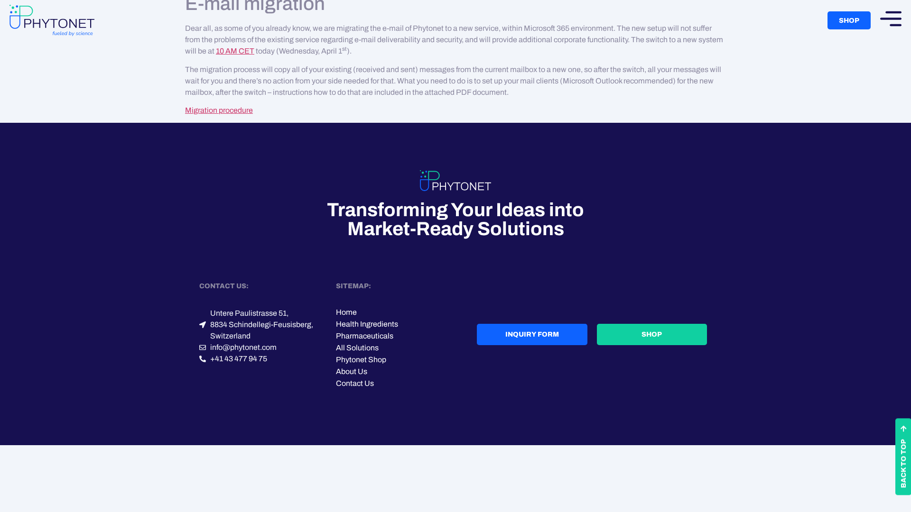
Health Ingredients (367, 324)
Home (346, 312)
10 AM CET (235, 51)
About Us (351, 371)
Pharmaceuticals (364, 336)
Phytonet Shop (361, 360)
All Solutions (357, 348)
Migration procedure (219, 110)
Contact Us (355, 383)
